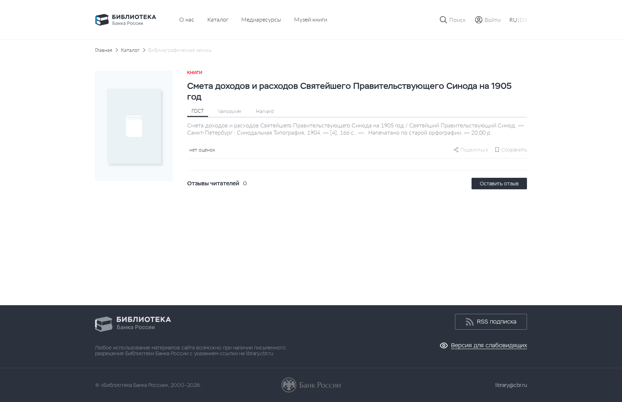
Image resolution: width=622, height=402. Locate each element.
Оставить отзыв (499, 183)
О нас (186, 19)
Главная (103, 50)
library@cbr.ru (511, 385)
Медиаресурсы (261, 19)
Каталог (217, 19)
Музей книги (310, 19)
